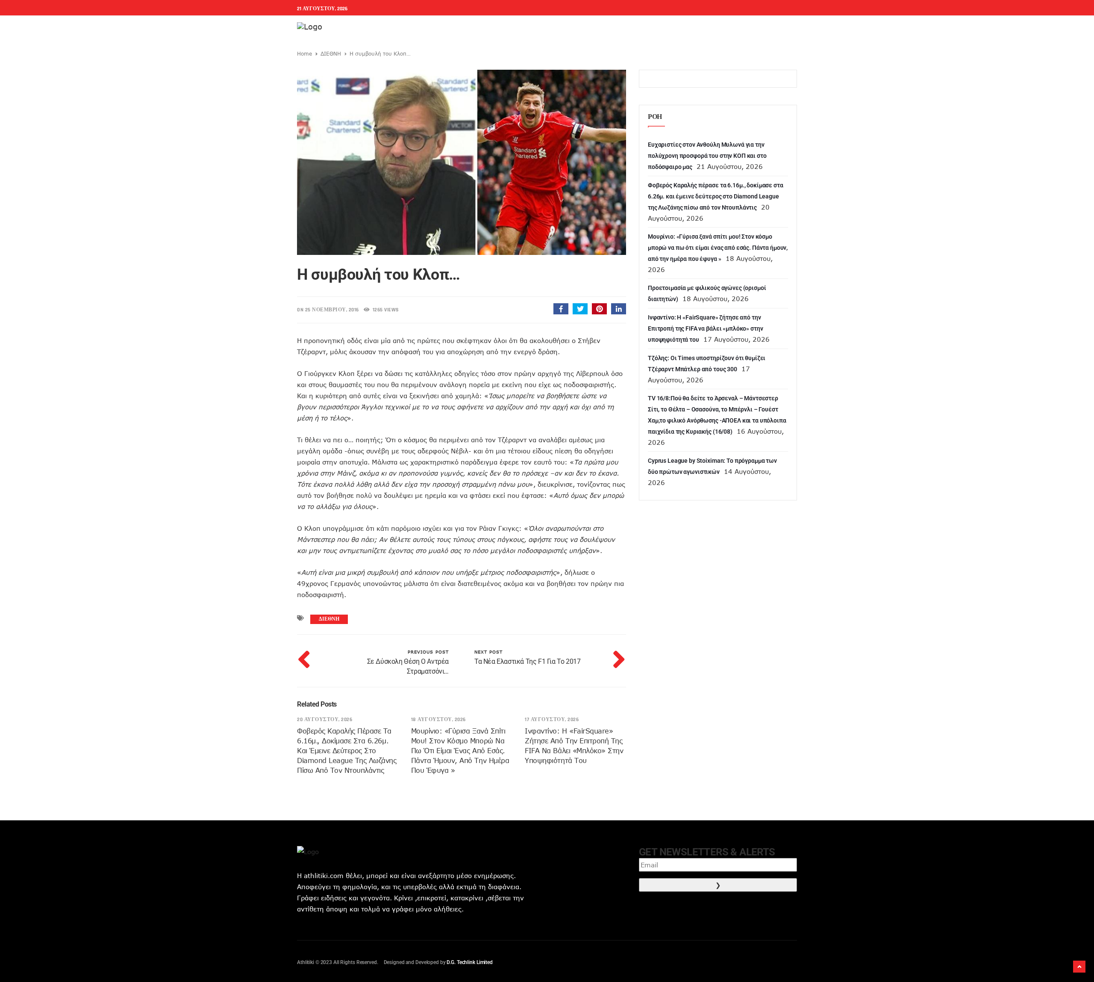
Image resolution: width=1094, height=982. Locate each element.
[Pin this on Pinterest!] (599, 308)
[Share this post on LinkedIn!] (618, 308)
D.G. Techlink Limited (469, 962)
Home (304, 53)
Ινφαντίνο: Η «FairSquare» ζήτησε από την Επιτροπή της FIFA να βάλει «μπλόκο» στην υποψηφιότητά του (705, 328)
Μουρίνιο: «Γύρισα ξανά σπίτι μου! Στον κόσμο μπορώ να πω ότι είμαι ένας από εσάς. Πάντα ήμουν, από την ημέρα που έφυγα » (460, 750)
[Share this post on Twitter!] (580, 308)
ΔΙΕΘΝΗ (331, 53)
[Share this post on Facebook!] (560, 308)
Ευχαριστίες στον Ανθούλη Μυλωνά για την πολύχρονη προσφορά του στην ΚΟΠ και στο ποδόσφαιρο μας (707, 155)
